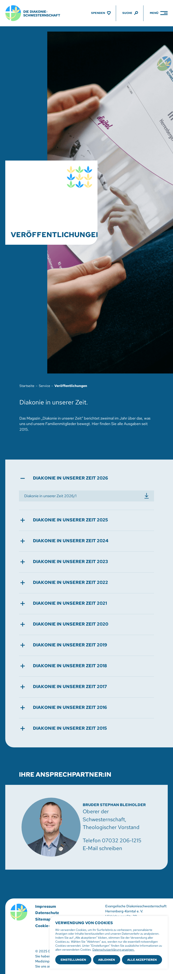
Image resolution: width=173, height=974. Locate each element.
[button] (86, 478)
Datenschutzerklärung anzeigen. (113, 949)
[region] (109, 942)
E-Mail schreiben (102, 848)
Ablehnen (106, 960)
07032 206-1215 (121, 840)
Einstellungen (73, 960)
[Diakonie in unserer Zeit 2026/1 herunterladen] (86, 495)
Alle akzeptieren (142, 960)
